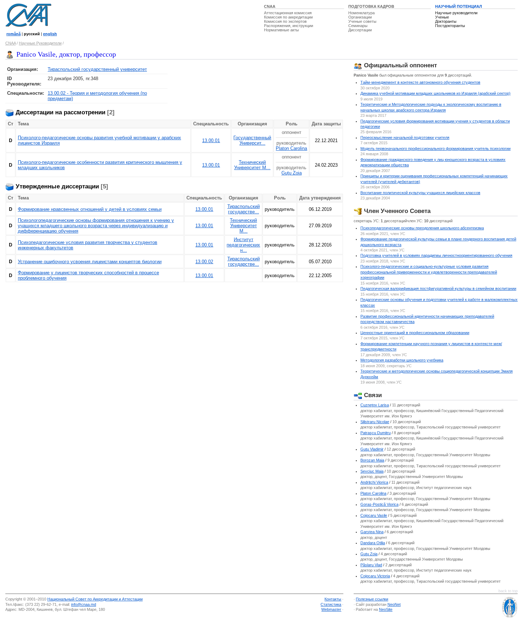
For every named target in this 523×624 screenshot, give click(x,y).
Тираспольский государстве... (243, 209)
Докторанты (445, 21)
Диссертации (360, 30)
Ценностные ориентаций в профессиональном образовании (414, 333)
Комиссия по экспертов (285, 21)
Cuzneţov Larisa (374, 405)
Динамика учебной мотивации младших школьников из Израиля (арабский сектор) (435, 93)
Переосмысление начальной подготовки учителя (404, 137)
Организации (360, 17)
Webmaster (331, 609)
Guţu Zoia (291, 173)
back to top (508, 591)
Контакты (332, 599)
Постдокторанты (450, 26)
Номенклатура (361, 13)
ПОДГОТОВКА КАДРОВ (371, 6)
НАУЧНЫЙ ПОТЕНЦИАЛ (458, 6)
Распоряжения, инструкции (288, 26)
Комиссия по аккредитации (288, 17)
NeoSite (385, 609)
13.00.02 (204, 261)
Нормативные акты (281, 30)
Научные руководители (456, 13)
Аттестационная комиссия (288, 13)
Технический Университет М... (252, 165)
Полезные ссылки (372, 599)
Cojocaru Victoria (375, 576)
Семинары (358, 26)
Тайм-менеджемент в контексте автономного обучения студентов (420, 82)
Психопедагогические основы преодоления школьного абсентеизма (422, 228)
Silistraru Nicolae (374, 422)
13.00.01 (211, 140)
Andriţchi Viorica (374, 482)
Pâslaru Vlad (371, 565)
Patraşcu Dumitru (375, 433)
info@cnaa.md (83, 604)
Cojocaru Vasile (373, 515)
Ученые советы (362, 21)
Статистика (331, 604)
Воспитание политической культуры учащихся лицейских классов (420, 193)
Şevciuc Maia (372, 471)
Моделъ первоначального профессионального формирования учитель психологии (435, 148)
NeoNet (394, 604)
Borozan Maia (372, 460)
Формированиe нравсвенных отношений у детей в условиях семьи (90, 209)
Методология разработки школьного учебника (401, 360)
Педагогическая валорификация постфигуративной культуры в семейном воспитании (438, 288)
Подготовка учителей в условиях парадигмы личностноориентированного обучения (436, 255)
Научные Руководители (40, 43)
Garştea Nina (372, 532)
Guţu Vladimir (372, 449)
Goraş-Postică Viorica (379, 504)
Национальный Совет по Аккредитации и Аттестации (95, 599)
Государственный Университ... (252, 140)
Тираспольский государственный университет (97, 69)
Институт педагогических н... (243, 245)
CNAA (269, 6)
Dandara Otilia (372, 543)
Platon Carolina (291, 148)
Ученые (442, 17)
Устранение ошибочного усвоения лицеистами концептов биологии (90, 261)
